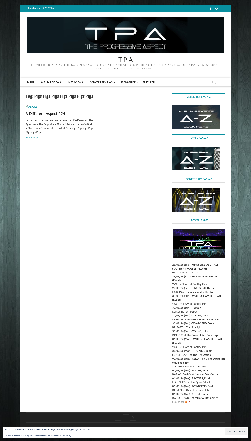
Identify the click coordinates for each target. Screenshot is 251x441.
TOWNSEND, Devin (202, 288)
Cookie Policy (65, 435)
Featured (149, 82)
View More (34, 137)
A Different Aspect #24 (45, 113)
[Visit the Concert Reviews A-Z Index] (196, 189)
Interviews (75, 82)
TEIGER (196, 307)
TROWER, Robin (202, 350)
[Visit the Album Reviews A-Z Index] (196, 107)
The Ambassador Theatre (199, 291)
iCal (190, 402)
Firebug (193, 311)
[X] (126, 414)
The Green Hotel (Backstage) (203, 319)
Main (30, 82)
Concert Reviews (101, 82)
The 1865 (200, 366)
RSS (186, 402)
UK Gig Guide (128, 82)
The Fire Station (202, 354)
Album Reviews (51, 82)
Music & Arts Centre (206, 374)
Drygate (193, 272)
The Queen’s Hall (200, 382)
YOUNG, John (200, 315)
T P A (125, 59)
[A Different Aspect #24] (59, 107)
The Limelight (193, 327)
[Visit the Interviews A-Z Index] (196, 148)
